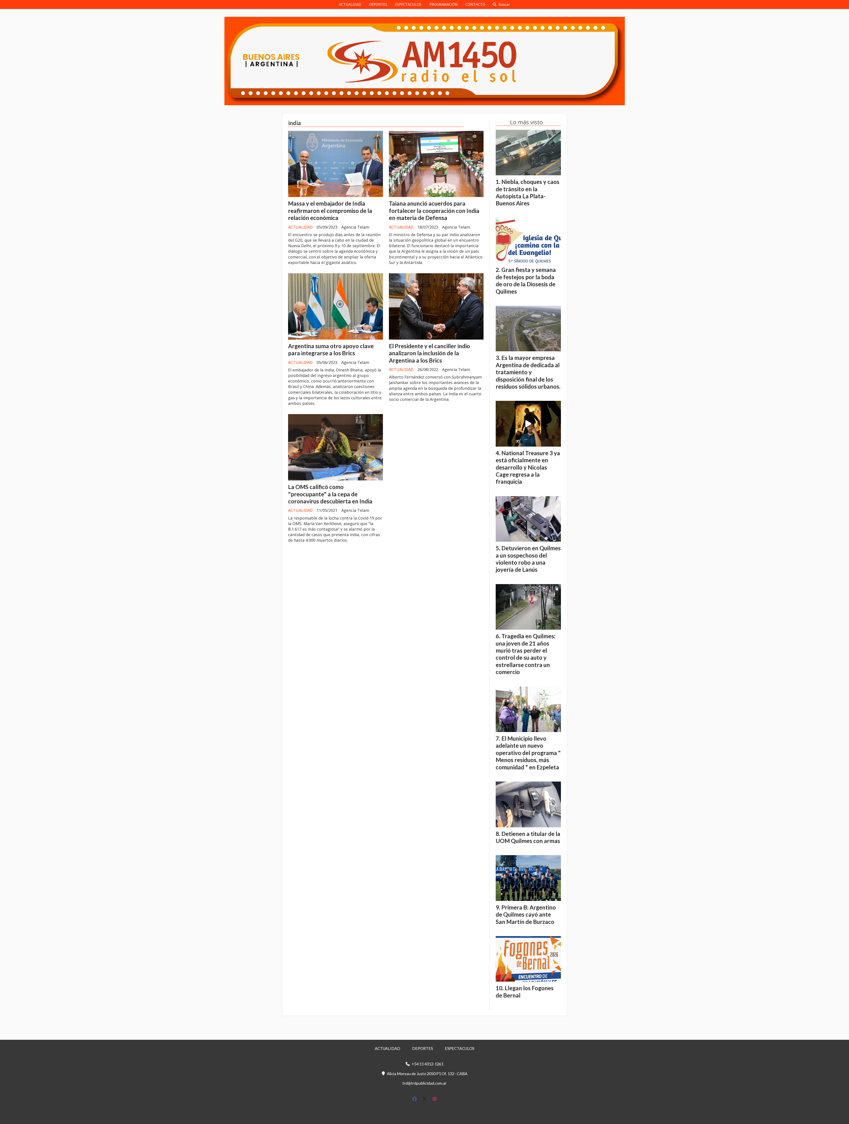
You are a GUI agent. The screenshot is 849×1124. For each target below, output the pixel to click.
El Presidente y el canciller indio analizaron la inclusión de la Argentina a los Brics (429, 353)
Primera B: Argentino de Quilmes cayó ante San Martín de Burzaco (526, 914)
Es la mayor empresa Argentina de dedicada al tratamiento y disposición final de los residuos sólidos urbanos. (528, 372)
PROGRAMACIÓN (443, 4)
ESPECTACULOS (408, 4)
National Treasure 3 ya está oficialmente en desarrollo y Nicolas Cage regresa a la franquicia (528, 467)
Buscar (504, 4)
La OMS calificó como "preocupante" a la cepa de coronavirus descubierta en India (330, 494)
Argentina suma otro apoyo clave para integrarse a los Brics (331, 349)
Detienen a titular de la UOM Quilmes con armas (528, 837)
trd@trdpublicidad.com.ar (424, 1083)
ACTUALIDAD (350, 4)
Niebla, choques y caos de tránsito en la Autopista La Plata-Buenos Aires (527, 192)
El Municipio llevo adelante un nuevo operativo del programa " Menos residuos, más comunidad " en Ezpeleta (528, 753)
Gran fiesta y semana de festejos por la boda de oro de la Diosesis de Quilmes (526, 280)
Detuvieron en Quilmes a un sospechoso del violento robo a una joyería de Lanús (528, 559)
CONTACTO (475, 4)
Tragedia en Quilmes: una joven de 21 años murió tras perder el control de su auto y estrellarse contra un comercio (525, 654)
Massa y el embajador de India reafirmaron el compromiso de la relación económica (330, 210)
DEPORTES (378, 4)
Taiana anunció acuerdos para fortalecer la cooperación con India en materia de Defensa (434, 210)
